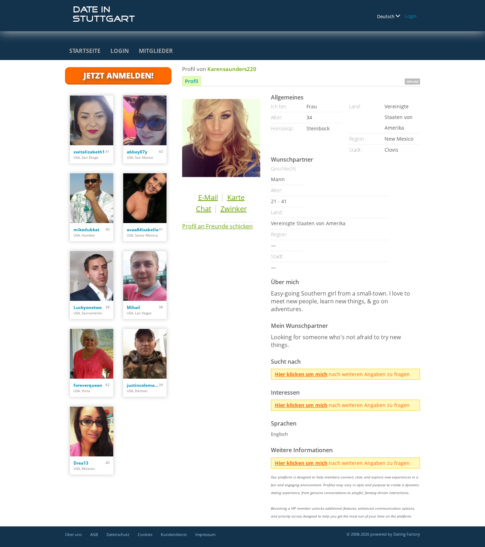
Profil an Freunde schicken (217, 226)
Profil (191, 81)
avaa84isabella (142, 230)
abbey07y (137, 152)
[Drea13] (91, 431)
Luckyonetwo (87, 307)
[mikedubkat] (91, 198)
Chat (203, 208)
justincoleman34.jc (143, 385)
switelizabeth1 (89, 152)
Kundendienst (174, 534)
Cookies (145, 534)
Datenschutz (118, 534)
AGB (94, 534)
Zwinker (233, 208)
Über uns (73, 534)
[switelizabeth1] (91, 120)
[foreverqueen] (91, 354)
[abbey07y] (145, 120)
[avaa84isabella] (145, 198)
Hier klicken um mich (301, 374)
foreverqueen (87, 385)
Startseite (84, 51)
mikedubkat (86, 230)
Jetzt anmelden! (118, 75)
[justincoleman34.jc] (145, 354)
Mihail (133, 307)
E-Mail (208, 197)
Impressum (205, 534)
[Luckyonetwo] (91, 276)
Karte (236, 197)
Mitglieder (156, 51)
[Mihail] (145, 276)
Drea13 (80, 463)
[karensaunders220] (221, 138)
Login (410, 16)
